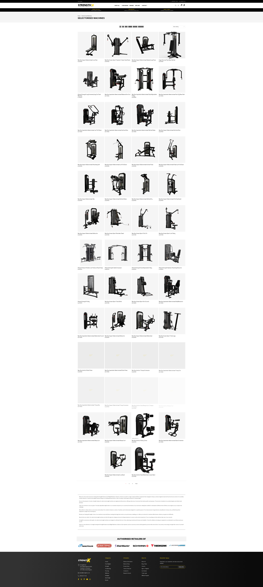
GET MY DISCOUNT (114, 307)
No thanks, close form (114, 311)
